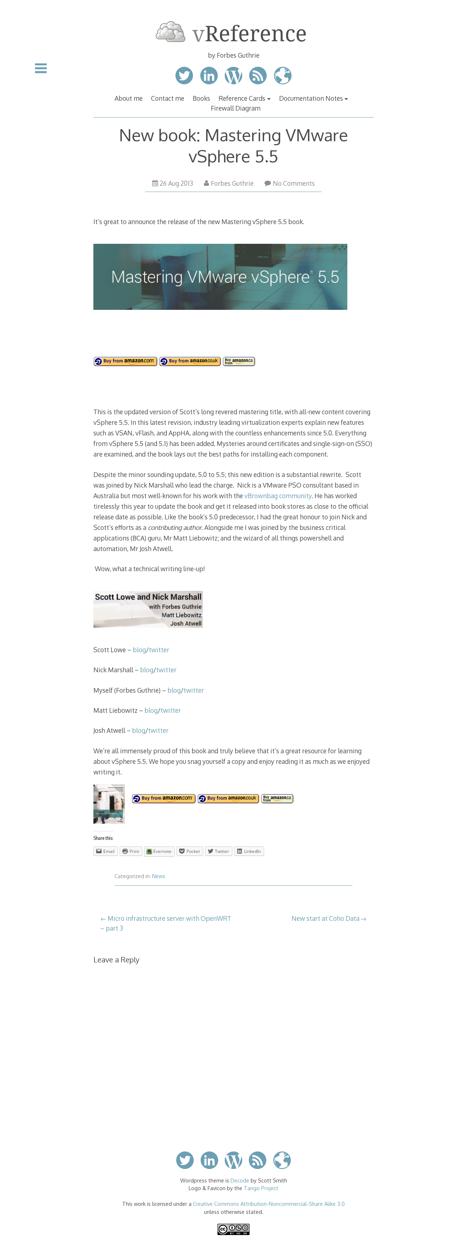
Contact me (167, 98)
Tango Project (261, 1188)
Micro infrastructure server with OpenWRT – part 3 (165, 923)
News (158, 876)
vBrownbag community (278, 496)
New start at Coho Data (325, 918)
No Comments (294, 183)
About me (129, 98)
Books (201, 98)
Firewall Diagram (235, 108)
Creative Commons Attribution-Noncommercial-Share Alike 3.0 (269, 1203)
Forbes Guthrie (232, 183)
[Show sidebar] (41, 68)
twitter (159, 650)
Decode (240, 1180)
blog (139, 650)
